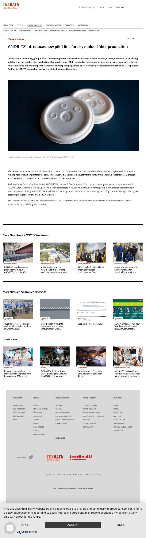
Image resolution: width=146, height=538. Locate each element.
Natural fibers (18, 405)
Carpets (36, 431)
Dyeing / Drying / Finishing (58, 31)
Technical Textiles (40, 409)
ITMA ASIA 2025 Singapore (122, 427)
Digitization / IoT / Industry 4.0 (94, 416)
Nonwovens (37, 412)
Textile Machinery (35, 25)
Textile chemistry (89, 423)
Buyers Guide (83, 25)
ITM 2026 (116, 409)
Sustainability (88, 427)
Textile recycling (89, 409)
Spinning (6, 31)
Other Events (118, 431)
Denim (35, 423)
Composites (37, 416)
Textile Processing (90, 405)
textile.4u (101, 7)
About (110, 7)
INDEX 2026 (117, 416)
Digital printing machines (77, 31)
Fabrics (36, 405)
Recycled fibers (19, 412)
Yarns (15, 420)
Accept (73, 525)
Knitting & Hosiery (25, 31)
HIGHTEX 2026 (118, 412)
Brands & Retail (39, 434)
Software (86, 420)
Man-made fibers (19, 409)
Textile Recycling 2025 (87, 7)
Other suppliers (94, 31)
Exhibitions (69, 25)
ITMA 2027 (116, 405)
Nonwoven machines (40, 31)
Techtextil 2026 (119, 420)
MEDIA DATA (120, 7)
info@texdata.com (96, 475)
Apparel (36, 420)
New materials (18, 416)
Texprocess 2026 (119, 423)
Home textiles (38, 427)
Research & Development (92, 412)
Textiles (20, 25)
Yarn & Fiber (8, 25)
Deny (25, 525)
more (121, 525)
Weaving (13, 31)
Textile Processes (53, 25)
